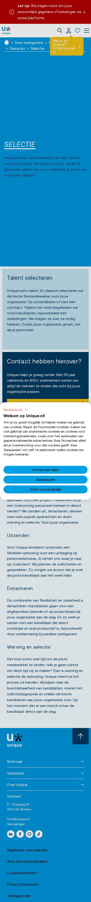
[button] (16, 410)
